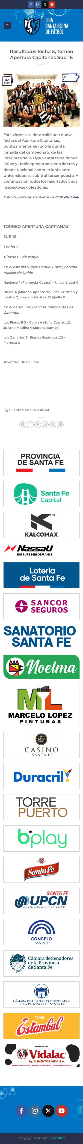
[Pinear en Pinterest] (52, 424)
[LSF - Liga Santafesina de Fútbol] (45, 25)
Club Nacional (67, 197)
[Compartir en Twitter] (37, 424)
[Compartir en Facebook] (30, 424)
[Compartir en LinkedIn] (60, 424)
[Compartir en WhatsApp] (22, 424)
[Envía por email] (45, 424)
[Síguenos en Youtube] (52, 4)
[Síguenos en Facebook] (31, 4)
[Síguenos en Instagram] (38, 4)
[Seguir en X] (45, 4)
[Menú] (7, 25)
